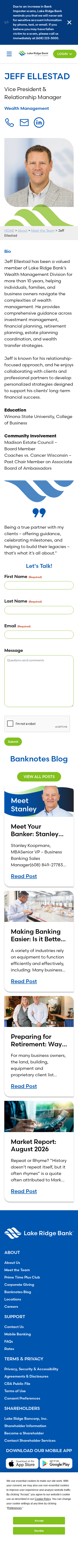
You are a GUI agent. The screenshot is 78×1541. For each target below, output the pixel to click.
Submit (13, 742)
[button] (64, 54)
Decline (39, 1530)
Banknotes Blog (17, 1292)
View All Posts (39, 776)
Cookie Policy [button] (43, 1499)
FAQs (8, 1341)
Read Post (24, 876)
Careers (11, 1306)
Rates (9, 1349)
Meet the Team (43, 230)
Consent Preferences (22, 1398)
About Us (12, 1262)
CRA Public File (17, 1383)
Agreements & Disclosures (26, 1376)
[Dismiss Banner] (70, 22)
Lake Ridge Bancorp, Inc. (25, 1418)
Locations (12, 1299)
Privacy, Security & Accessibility (31, 1369)
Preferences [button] (14, 1508)
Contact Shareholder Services (29, 1440)
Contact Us (14, 1327)
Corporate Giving (19, 1284)
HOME (9, 230)
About (23, 230)
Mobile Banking (17, 1334)
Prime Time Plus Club (22, 1277)
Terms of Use (15, 1391)
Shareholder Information (25, 1426)
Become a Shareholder (24, 1433)
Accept (39, 1520)
